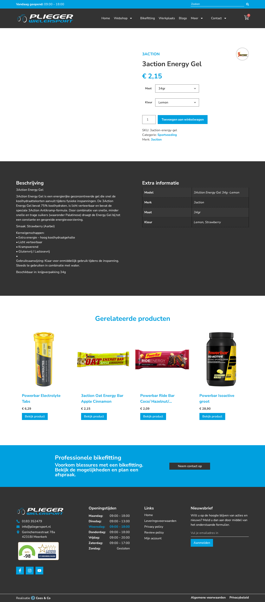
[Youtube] (39, 570)
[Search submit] (247, 4)
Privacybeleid (239, 597)
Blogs (183, 18)
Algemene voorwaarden (208, 597)
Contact (216, 18)
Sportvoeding (167, 135)
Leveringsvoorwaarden (160, 521)
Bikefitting (147, 18)
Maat (148, 88)
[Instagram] (30, 570)
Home (105, 18)
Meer (194, 18)
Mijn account (153, 538)
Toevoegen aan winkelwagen (183, 119)
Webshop (120, 18)
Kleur (148, 102)
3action (151, 54)
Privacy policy (153, 527)
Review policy (154, 532)
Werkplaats (167, 18)
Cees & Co (43, 598)
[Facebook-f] (20, 570)
